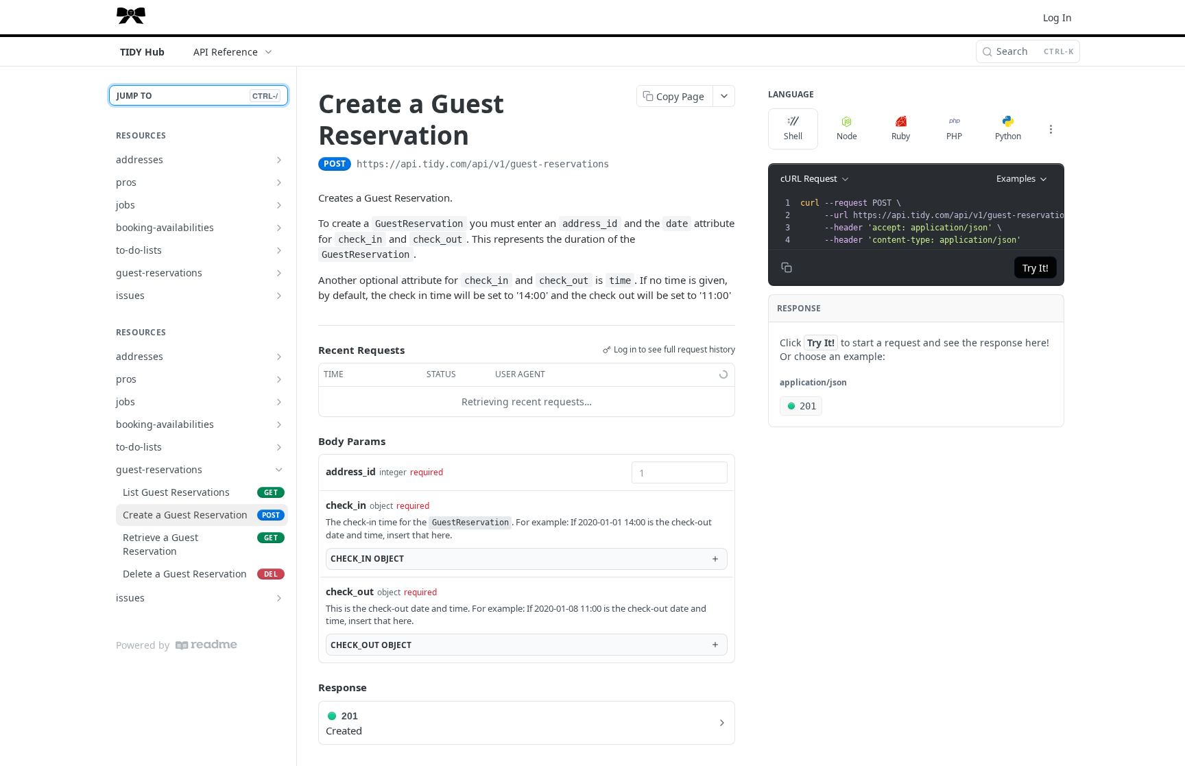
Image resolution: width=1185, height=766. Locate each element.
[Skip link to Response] (308, 687)
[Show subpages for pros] (279, 182)
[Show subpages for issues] (279, 295)
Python (1008, 136)
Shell (793, 136)
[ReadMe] (206, 645)
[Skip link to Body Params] (308, 441)
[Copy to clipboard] (622, 165)
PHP (954, 136)
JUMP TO (197, 95)
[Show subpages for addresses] (279, 159)
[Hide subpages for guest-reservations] (279, 469)
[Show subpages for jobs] (279, 205)
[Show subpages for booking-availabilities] (279, 227)
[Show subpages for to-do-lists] (279, 250)
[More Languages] (1050, 129)
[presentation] (942, 221)
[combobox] (680, 472)
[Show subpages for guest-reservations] (279, 272)
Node (847, 136)
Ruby (900, 136)
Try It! (1035, 267)
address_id (351, 471)
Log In (1057, 17)
